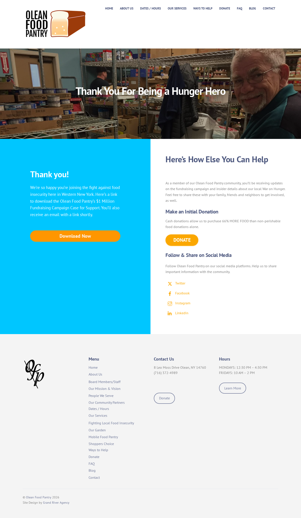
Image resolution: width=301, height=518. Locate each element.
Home (109, 8)
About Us (126, 8)
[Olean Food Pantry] (56, 39)
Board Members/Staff (105, 382)
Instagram (182, 303)
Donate (224, 8)
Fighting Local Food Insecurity (111, 423)
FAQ (239, 8)
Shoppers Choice (101, 443)
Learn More (232, 388)
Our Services (177, 8)
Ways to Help (202, 8)
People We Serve (101, 395)
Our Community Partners (107, 402)
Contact (269, 8)
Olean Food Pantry (38, 497)
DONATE (182, 240)
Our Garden (97, 430)
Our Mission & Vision (105, 388)
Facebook (182, 293)
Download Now (75, 236)
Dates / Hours (150, 8)
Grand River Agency (56, 503)
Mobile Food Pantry (103, 437)
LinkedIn (181, 313)
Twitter (179, 283)
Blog (252, 8)
